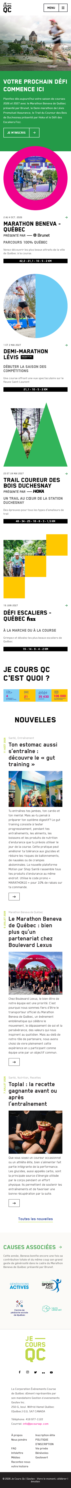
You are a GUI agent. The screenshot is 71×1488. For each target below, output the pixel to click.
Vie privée (42, 1448)
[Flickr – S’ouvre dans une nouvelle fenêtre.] (43, 1372)
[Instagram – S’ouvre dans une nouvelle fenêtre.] (27, 1372)
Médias (15, 1457)
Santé (12, 737)
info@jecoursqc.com (36, 1423)
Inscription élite (45, 1435)
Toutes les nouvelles (35, 1219)
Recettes (35, 1077)
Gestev (31, 1478)
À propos (17, 1435)
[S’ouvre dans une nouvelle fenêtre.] (19, 1284)
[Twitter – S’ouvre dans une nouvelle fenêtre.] (35, 1372)
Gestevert (42, 1457)
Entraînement (26, 737)
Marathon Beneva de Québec (26, 912)
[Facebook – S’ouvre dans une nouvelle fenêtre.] (19, 1372)
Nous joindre (19, 1439)
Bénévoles (42, 1452)
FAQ (13, 1448)
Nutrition (23, 1077)
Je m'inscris (16, 133)
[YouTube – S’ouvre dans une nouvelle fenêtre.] (51, 1372)
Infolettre (17, 1452)
